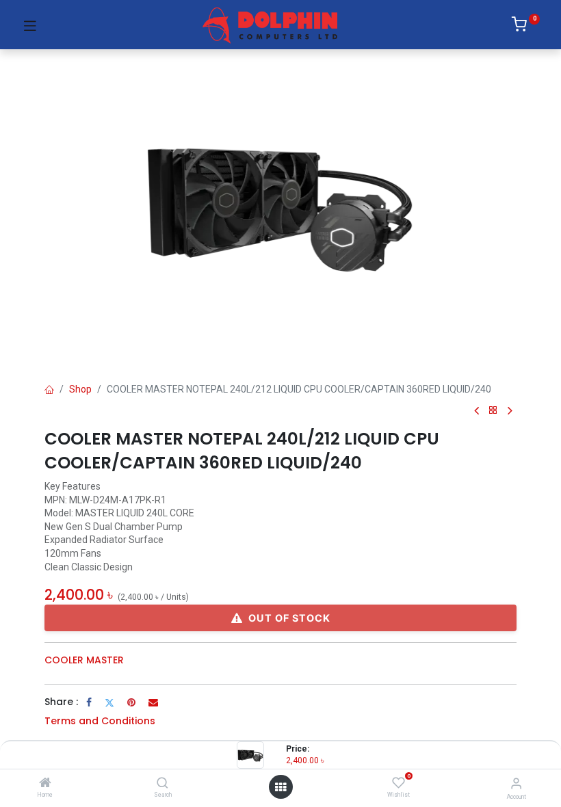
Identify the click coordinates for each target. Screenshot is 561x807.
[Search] (162, 783)
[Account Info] (516, 783)
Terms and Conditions (99, 721)
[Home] (45, 783)
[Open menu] (280, 787)
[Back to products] (493, 411)
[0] (526, 26)
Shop (80, 389)
